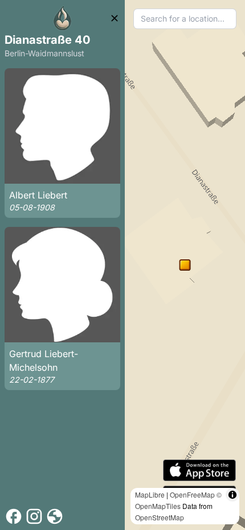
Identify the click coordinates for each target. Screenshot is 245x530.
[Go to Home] (62, 18)
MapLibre (150, 494)
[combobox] (185, 18)
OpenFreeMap (192, 494)
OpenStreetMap (159, 517)
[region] (185, 265)
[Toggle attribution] (232, 495)
